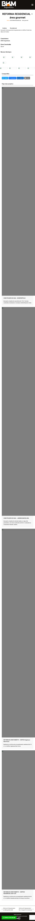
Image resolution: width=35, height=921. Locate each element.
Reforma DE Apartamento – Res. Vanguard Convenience (24, 909)
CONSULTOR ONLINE (9, 917)
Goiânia (4, 28)
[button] (32, 5)
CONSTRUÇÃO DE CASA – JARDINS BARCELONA (16, 518)
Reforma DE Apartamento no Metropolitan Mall (8, 909)
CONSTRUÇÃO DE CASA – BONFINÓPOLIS (14, 298)
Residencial (13, 28)
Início (8, 20)
